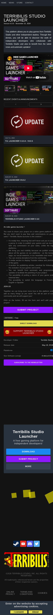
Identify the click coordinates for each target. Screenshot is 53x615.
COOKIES (42, 593)
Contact (29, 3)
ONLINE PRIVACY (10, 593)
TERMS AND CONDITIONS (26, 593)
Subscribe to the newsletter (28, 362)
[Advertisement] (26, 394)
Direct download (28, 323)
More (28, 466)
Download (28, 452)
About (35, 612)
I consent (19, 612)
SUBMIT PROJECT (28, 310)
